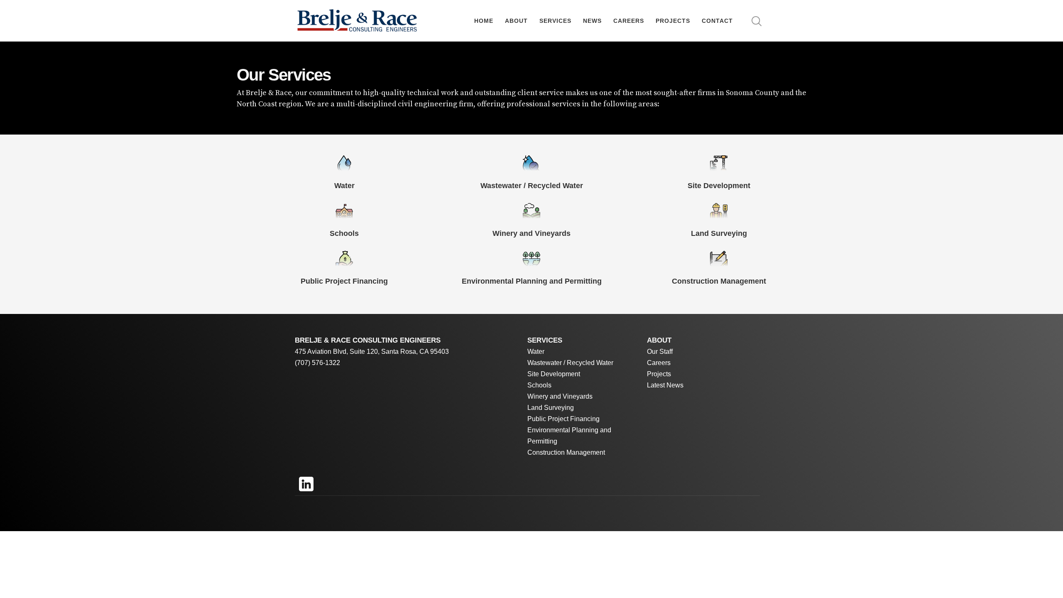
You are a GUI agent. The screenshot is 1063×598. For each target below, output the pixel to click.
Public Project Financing (563, 418)
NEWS (592, 20)
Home (483, 20)
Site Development (553, 373)
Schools (539, 385)
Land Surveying (550, 407)
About (516, 20)
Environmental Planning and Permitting (569, 435)
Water (535, 351)
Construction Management (566, 452)
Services (555, 20)
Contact (717, 20)
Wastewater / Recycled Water (570, 362)
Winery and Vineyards (560, 396)
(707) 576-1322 (317, 362)
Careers (628, 20)
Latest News (665, 385)
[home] (357, 20)
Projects (673, 20)
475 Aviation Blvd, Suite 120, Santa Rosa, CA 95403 (372, 351)
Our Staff (660, 351)
